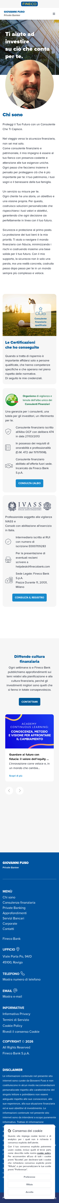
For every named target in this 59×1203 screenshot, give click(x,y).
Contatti (8, 928)
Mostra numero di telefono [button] (21, 979)
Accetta (29, 1192)
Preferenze (29, 1177)
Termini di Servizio (16, 1019)
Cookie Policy (12, 1025)
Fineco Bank (11, 938)
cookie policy (44, 1153)
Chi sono (9, 897)
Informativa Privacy (16, 1013)
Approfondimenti (15, 913)
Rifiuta (29, 1184)
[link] (29, 747)
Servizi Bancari (13, 918)
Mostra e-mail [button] (12, 996)
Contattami (29, 702)
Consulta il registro (29, 597)
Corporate (10, 923)
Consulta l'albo (29, 483)
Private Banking (14, 907)
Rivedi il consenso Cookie (21, 1031)
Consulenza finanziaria (19, 902)
